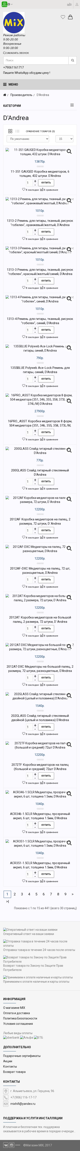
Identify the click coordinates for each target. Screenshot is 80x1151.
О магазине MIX (14, 1007)
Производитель (21, 95)
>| (7, 901)
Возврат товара (14, 1072)
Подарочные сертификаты (22, 1056)
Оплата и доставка (16, 1013)
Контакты (10, 1066)
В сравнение (50, 190)
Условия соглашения (18, 1023)
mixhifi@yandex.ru (22, 1103)
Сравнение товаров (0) (40, 131)
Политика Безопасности (20, 1018)
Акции (7, 1061)
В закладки (32, 190)
